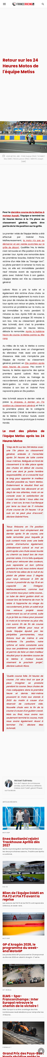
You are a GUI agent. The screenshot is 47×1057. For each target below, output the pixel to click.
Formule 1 (7, 1047)
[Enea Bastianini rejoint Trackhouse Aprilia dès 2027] (23, 818)
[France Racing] (23, 4)
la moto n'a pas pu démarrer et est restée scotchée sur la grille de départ (23, 244)
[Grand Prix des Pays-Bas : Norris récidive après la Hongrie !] (23, 1033)
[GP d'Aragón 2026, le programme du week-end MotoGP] (23, 923)
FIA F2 (5, 887)
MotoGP (6, 833)
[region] (23, 30)
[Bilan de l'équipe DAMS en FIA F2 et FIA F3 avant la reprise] (23, 872)
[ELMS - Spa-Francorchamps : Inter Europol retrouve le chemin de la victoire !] (23, 975)
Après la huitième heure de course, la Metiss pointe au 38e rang (23, 335)
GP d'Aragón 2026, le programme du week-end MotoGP (20, 947)
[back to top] (41, 1051)
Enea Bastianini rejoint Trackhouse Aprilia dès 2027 (21, 842)
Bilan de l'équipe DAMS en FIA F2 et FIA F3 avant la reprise (23, 896)
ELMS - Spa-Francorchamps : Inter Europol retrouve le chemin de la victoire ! (20, 1001)
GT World (7, 990)
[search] (42, 4)
